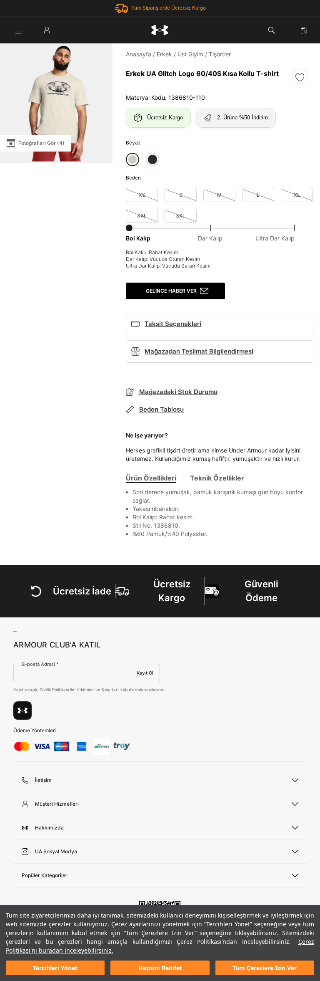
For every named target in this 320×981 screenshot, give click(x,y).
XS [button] (142, 195)
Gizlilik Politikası (54, 689)
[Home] (160, 30)
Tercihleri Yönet (55, 968)
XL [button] (297, 195)
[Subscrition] (22, 710)
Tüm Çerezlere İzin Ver (264, 968)
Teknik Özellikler (217, 478)
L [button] (258, 195)
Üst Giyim (190, 54)
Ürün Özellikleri (151, 478)
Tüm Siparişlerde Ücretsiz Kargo (168, 8)
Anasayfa (138, 54)
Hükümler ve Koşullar (96, 689)
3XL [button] (180, 215)
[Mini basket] (304, 30)
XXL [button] (142, 215)
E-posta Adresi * (40, 664)
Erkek (164, 54)
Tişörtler (220, 54)
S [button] (180, 195)
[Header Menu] (18, 30)
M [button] (219, 195)
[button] (132, 159)
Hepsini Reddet (160, 968)
